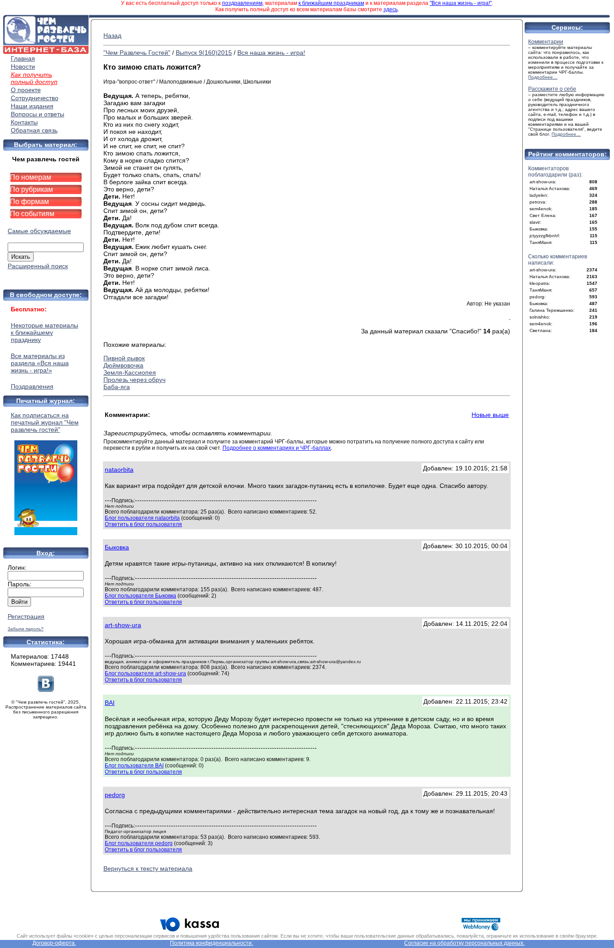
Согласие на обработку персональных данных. (464, 943)
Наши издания (32, 106)
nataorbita (119, 469)
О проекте (26, 89)
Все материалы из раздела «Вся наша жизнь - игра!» (40, 363)
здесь (390, 9)
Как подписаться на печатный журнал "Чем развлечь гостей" (45, 422)
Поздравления (32, 386)
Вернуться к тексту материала (147, 868)
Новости (23, 66)
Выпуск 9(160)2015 (204, 52)
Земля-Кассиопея (129, 372)
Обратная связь (34, 130)
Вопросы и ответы (37, 114)
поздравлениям (242, 3)
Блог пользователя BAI (134, 765)
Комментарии (545, 42)
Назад (112, 35)
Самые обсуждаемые (39, 231)
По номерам (30, 177)
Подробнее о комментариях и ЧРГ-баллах (276, 448)
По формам (29, 201)
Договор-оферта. (54, 943)
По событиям (32, 213)
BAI (110, 702)
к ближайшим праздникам (331, 3)
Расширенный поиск (38, 266)
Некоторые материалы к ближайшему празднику (44, 332)
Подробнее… (542, 77)
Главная (23, 58)
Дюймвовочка (123, 365)
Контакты (24, 122)
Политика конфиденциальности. (211, 943)
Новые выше (490, 414)
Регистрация (26, 616)
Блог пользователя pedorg (139, 843)
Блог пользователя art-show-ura (145, 673)
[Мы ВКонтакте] (46, 689)
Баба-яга (116, 386)
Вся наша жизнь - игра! (271, 52)
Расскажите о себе (552, 89)
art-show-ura (123, 625)
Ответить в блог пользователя (143, 524)
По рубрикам (31, 189)
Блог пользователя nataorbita (142, 518)
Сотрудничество (34, 98)
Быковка (117, 547)
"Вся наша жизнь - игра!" (461, 3)
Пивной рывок (124, 358)
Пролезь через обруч (134, 379)
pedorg (115, 794)
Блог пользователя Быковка (140, 596)
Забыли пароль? (26, 628)
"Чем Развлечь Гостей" (136, 52)
